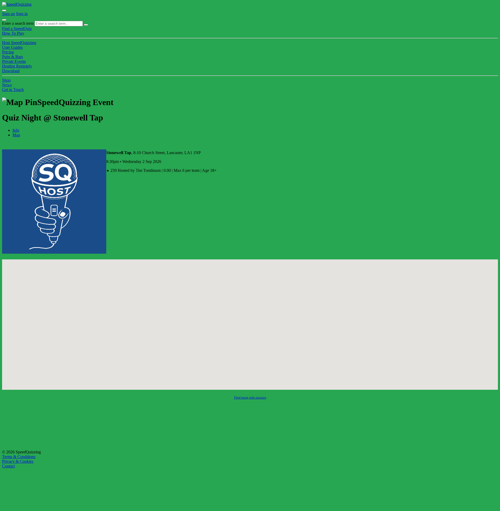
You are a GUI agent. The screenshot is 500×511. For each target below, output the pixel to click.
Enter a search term (18, 23)
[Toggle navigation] (4, 20)
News (7, 85)
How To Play (13, 33)
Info (15, 130)
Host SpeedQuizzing (19, 42)
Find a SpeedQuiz (17, 28)
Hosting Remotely (17, 66)
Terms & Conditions (18, 456)
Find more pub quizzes (250, 397)
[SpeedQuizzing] (17, 4)
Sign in (22, 13)
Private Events (14, 61)
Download (11, 71)
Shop (6, 80)
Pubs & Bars (12, 56)
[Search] (86, 25)
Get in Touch (13, 89)
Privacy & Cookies (17, 461)
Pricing (8, 52)
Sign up (8, 13)
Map (16, 135)
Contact (8, 466)
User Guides (12, 47)
